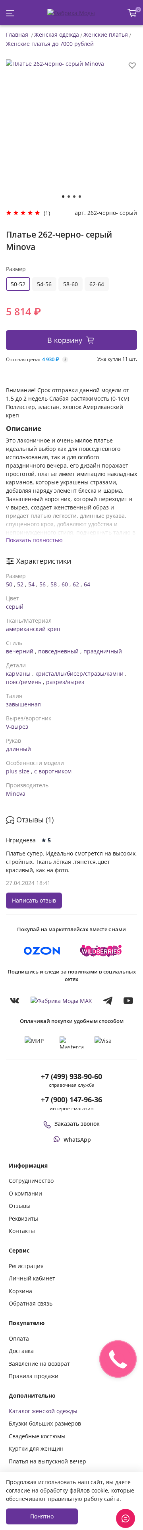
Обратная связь (30, 1303)
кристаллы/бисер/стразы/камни (79, 673)
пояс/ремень (23, 682)
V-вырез (17, 726)
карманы (18, 673)
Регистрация (26, 1266)
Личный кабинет (32, 1278)
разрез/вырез (65, 682)
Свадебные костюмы (37, 1436)
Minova (15, 793)
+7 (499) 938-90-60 (71, 1076)
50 (9, 584)
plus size (17, 771)
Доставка (21, 1351)
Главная (17, 34)
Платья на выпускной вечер (47, 1461)
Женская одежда (56, 34)
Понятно (42, 1516)
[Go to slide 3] (74, 196)
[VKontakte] (14, 1000)
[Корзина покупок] (132, 13)
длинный (18, 749)
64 (87, 584)
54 (31, 584)
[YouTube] (128, 1000)
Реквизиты (23, 1218)
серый (14, 606)
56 (42, 584)
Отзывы (20, 1205)
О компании (25, 1193)
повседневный (58, 651)
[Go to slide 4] (80, 196)
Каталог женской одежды (43, 1411)
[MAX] (61, 1000)
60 (65, 584)
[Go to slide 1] (63, 196)
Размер (16, 269)
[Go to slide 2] (69, 196)
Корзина (20, 1291)
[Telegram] (107, 1000)
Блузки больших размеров (45, 1423)
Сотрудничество (31, 1180)
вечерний (19, 651)
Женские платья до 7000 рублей (50, 43)
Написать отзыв (34, 900)
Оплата (19, 1338)
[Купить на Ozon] (42, 951)
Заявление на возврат (39, 1363)
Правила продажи (33, 1376)
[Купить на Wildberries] (101, 951)
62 (76, 584)
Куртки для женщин (36, 1448)
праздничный (102, 651)
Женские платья (105, 34)
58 (53, 584)
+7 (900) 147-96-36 (71, 1099)
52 (20, 584)
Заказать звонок (77, 1123)
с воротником (53, 771)
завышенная (23, 704)
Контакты (22, 1231)
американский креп (33, 629)
